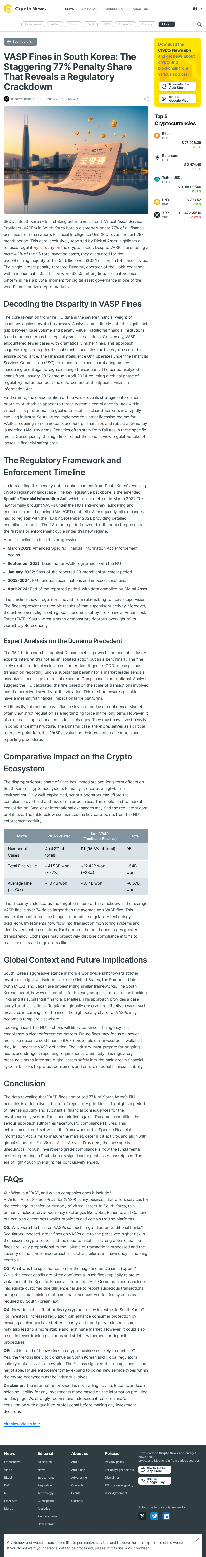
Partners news (47, 1516)
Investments (46, 1477)
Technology (46, 1493)
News (69, 9)
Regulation (45, 1485)
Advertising (79, 1477)
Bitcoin (73, 24)
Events (75, 1493)
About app (78, 1470)
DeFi (91, 24)
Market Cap (115, 9)
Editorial (89, 9)
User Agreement (116, 1493)
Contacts (77, 1485)
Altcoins (147, 24)
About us (140, 9)
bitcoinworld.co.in (20, 1423)
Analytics (44, 1508)
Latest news (33, 24)
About (75, 1462)
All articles (45, 1462)
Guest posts (46, 1501)
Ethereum (125, 24)
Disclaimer (112, 1477)
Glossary (77, 1501)
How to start (46, 1524)
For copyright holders (119, 1470)
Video (55, 24)
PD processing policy (119, 1485)
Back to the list (22, 41)
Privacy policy (114, 1462)
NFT (106, 24)
